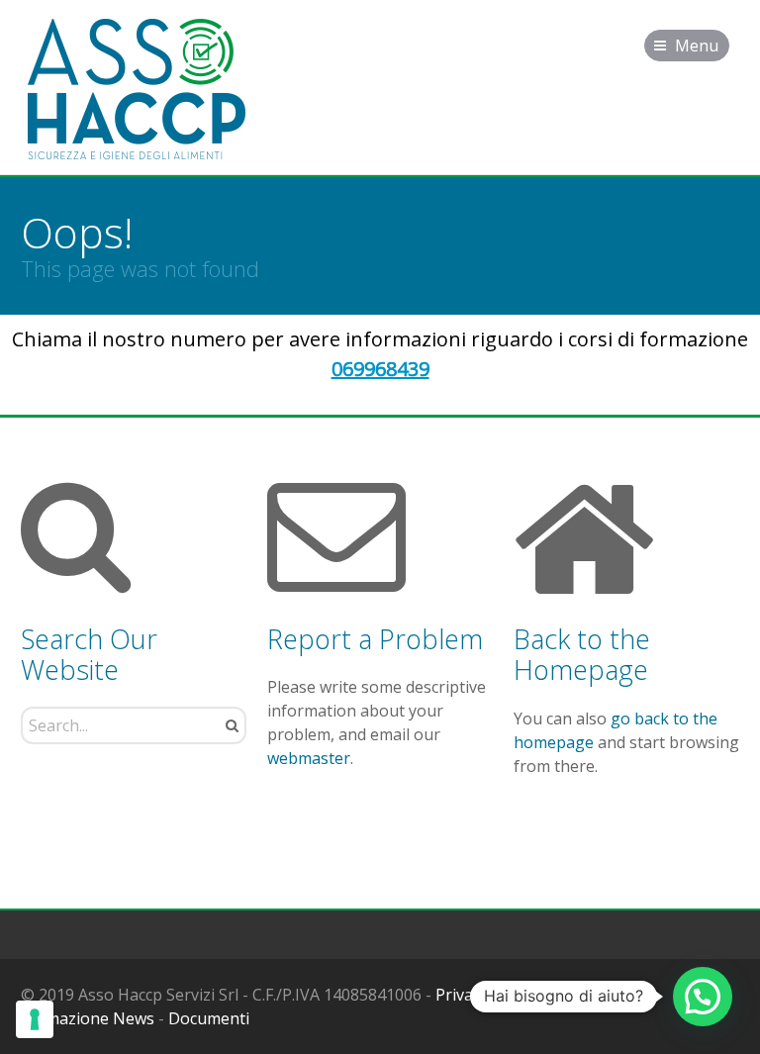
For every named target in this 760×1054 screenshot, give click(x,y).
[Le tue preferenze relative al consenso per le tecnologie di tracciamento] (34, 1019)
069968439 (380, 368)
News (522, 995)
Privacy (461, 995)
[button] (702, 996)
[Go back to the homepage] (136, 89)
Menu (696, 45)
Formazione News (87, 1018)
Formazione (601, 995)
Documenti (208, 1018)
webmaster (308, 758)
